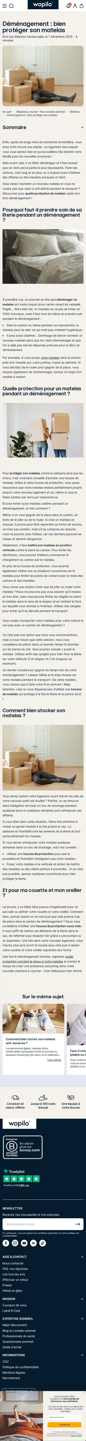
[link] (75, 6)
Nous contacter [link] (13, 1263)
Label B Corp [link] (11, 1310)
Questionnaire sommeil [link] (18, 1341)
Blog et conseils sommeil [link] (19, 1330)
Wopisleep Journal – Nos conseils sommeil (40, 111)
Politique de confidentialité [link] (21, 1367)
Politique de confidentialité (76, 1435)
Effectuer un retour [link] (15, 1279)
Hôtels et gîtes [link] (12, 1290)
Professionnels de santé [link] (19, 1336)
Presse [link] (7, 1285)
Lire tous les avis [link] (14, 1274)
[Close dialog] (84, 1393)
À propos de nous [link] (15, 1305)
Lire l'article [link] (54, 1059)
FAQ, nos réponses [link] (15, 1268)
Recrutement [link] (11, 1378)
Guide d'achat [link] (12, 1347)
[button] (5, 6)
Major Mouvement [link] (15, 1325)
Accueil (7, 111)
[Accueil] (43, 4)
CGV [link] (6, 1361)
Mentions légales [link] (14, 1372)
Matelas (75, 111)
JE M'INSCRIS (64, 1425)
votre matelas (50, 357)
